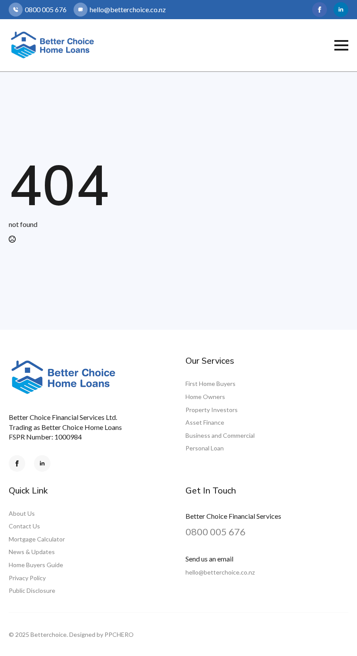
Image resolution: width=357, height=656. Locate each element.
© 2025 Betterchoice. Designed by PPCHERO (71, 634)
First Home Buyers (210, 383)
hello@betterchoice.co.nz (220, 572)
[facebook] (319, 9)
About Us (22, 513)
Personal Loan (204, 448)
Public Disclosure (32, 590)
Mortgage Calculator (37, 539)
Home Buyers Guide (36, 564)
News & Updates (32, 551)
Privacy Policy (27, 578)
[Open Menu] (341, 45)
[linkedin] (340, 9)
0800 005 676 (215, 532)
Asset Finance (204, 422)
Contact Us (24, 526)
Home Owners (205, 396)
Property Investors (211, 409)
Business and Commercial (220, 435)
